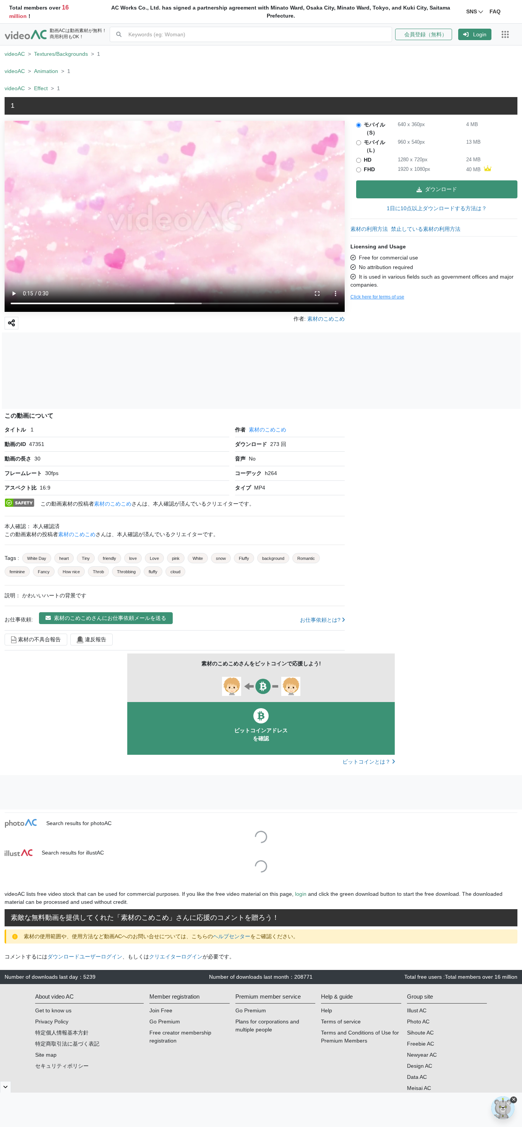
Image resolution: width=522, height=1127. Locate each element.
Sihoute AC (420, 1033)
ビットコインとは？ (367, 762)
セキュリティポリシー (62, 1066)
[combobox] (260, 34)
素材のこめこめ (267, 429)
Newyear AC (422, 1055)
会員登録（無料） (423, 34)
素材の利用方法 (369, 229)
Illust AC (416, 1010)
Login (479, 34)
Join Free (160, 1010)
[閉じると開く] (5, 1087)
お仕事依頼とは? (321, 620)
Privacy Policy (51, 1021)
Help (326, 1010)
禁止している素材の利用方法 (425, 229)
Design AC (419, 1066)
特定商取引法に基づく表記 (67, 1044)
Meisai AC (419, 1088)
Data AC (417, 1077)
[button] (426, 34)
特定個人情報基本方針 (62, 1033)
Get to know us (53, 1010)
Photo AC (418, 1021)
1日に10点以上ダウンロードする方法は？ (437, 208)
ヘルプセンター (231, 936)
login (300, 894)
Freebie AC (420, 1044)
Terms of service (341, 1021)
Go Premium (164, 1021)
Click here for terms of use (377, 297)
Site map (46, 1055)
